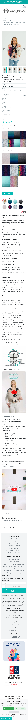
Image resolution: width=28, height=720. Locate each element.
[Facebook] (9, 637)
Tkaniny (16, 26)
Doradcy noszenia (14, 546)
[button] (4, 48)
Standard (16, 24)
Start (3, 18)
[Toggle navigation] (8, 5)
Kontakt (14, 538)
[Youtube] (15, 637)
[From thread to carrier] (14, 489)
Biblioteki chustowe (14, 548)
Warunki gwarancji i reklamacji (14, 564)
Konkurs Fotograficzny (14, 550)
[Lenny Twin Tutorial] (14, 392)
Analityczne (14, 714)
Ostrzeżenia (5, 513)
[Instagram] (12, 637)
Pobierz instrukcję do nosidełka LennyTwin (12, 520)
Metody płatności (14, 553)
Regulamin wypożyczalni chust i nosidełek (14, 567)
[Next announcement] (26, 2)
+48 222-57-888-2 (14, 625)
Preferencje (23, 714)
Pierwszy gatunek (8, 24)
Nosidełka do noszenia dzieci (13, 18)
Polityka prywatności (14, 573)
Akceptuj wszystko (8, 708)
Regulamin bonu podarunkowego (14, 570)
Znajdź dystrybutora (14, 543)
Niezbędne (6, 714)
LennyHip (10, 287)
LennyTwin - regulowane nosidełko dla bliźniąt (14, 22)
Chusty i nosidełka (8, 20)
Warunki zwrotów (14, 562)
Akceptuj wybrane (20, 708)
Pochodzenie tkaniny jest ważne (11, 466)
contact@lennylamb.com (14, 630)
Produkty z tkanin (8, 26)
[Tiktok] (18, 637)
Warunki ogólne (14, 559)
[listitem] (4, 201)
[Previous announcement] (2, 2)
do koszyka (7, 193)
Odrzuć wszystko (14, 712)
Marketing (14, 716)
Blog (14, 541)
